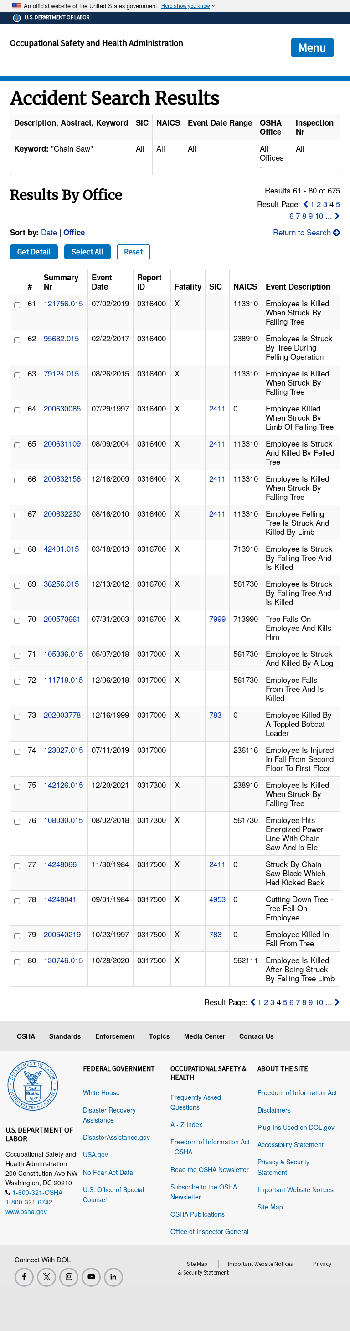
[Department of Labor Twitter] (46, 1277)
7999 (217, 618)
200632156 (62, 478)
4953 (217, 898)
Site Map (270, 1206)
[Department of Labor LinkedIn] (113, 1277)
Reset (133, 252)
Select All (87, 252)
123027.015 (63, 749)
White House (101, 1092)
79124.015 (61, 373)
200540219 (62, 934)
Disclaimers (274, 1109)
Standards (65, 1036)
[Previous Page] (305, 203)
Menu (312, 47)
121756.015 (63, 303)
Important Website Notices (295, 1189)
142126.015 (63, 784)
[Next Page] (337, 215)
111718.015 (63, 679)
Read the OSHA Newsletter (209, 1169)
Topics (159, 1036)
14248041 (60, 898)
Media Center (204, 1036)
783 (215, 714)
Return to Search (303, 232)
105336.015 (63, 653)
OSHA (26, 1036)
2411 (217, 408)
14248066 (60, 863)
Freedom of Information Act (297, 1092)
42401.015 (61, 548)
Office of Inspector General (209, 1231)
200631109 (62, 443)
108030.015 (63, 819)
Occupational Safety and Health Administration (96, 42)
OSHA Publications (197, 1214)
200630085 (62, 408)
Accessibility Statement (290, 1144)
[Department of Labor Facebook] (24, 1277)
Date (49, 232)
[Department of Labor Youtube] (91, 1277)
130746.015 (63, 959)
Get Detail (34, 252)
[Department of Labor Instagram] (68, 1277)
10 (319, 215)
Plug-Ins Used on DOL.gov (296, 1127)
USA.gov (95, 1154)
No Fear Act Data (108, 1172)
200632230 (62, 513)
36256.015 (61, 583)
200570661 (62, 618)
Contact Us (256, 1036)
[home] (32, 1083)
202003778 (62, 714)
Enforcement (115, 1036)
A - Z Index (186, 1124)
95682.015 (61, 338)
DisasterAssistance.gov (116, 1137)
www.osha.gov (26, 1211)
